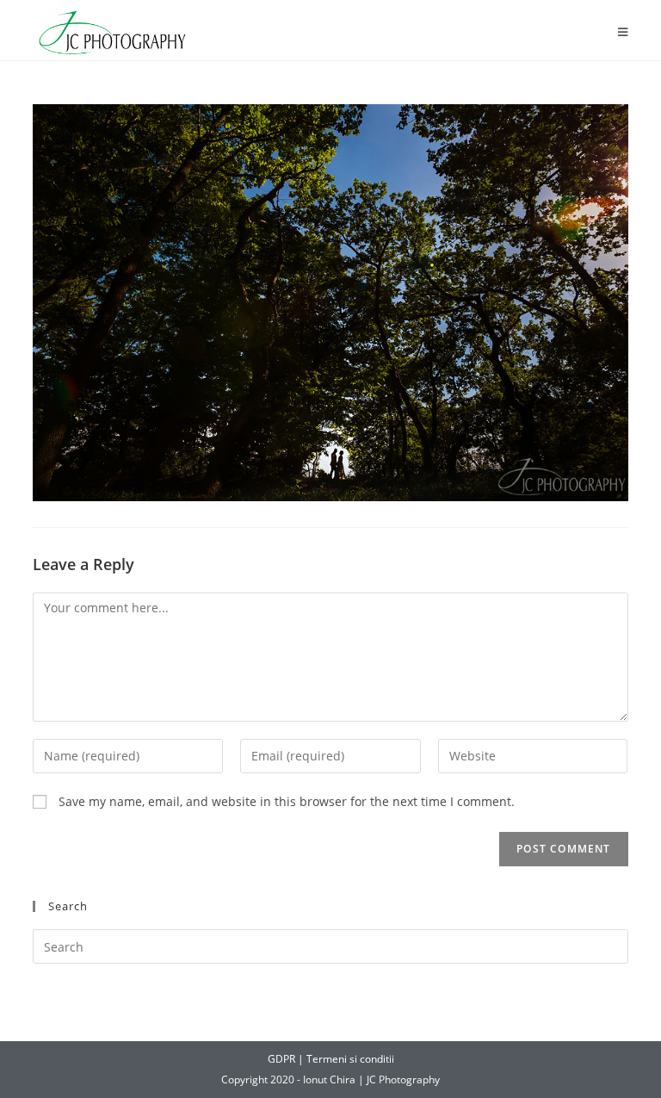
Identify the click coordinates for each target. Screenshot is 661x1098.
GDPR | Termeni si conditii (331, 1058)
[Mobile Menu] (623, 32)
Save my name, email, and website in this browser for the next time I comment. (287, 801)
